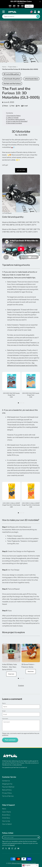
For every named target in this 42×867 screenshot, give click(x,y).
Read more (11, 674)
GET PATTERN (21, 170)
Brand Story (6, 815)
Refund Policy (7, 790)
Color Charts (6, 812)
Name (4, 703)
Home (4, 67)
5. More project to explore (14, 123)
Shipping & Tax (7, 784)
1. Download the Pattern (13, 115)
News (4, 809)
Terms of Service (8, 796)
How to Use (6, 821)
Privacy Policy (7, 793)
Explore (21, 685)
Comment (5, 718)
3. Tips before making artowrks (15, 119)
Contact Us (6, 781)
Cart (39, 12)
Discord (11, 845)
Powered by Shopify (30, 863)
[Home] (12, 11)
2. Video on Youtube (12, 117)
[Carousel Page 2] (20, 402)
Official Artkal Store (17, 863)
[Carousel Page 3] (21, 402)
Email (3, 711)
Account (35, 12)
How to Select (7, 824)
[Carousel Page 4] (23, 402)
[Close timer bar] (40, 1)
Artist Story (6, 818)
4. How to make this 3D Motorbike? (17, 121)
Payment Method (8, 787)
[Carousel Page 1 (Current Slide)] (18, 402)
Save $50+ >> (29, 6)
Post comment (10, 740)
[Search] (38, 16)
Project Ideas (12, 67)
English (27, 865)
